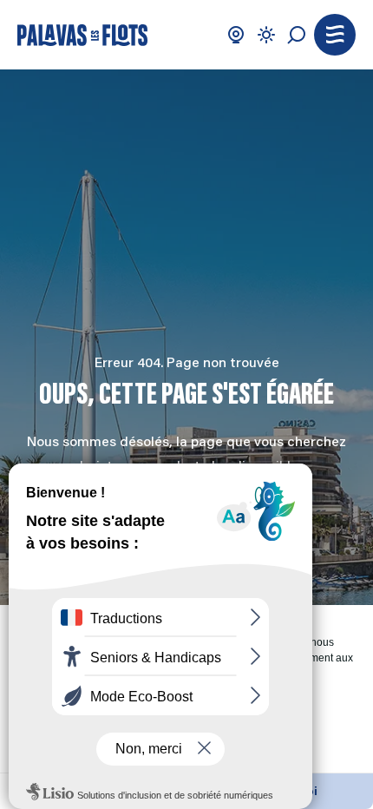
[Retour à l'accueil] (82, 35)
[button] (335, 35)
